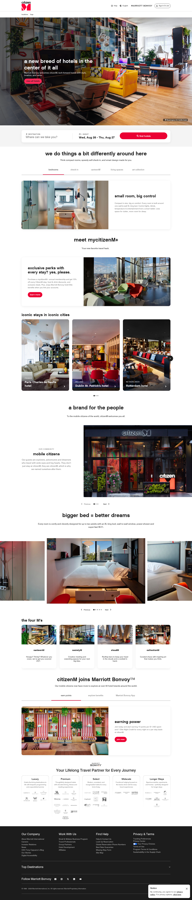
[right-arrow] (108, 610)
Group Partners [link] (65, 844)
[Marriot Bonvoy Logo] (96, 764)
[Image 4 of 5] (99, 609)
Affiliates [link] (62, 850)
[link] (144, 844)
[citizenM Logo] (141, 6)
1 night (85, 134)
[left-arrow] (85, 610)
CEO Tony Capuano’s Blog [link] (33, 850)
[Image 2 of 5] (95, 609)
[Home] (26, 6)
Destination (34, 134)
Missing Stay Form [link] (103, 850)
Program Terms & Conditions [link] (145, 849)
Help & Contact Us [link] (103, 839)
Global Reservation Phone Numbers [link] (111, 844)
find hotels (145, 136)
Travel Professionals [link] (67, 842)
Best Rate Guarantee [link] (104, 847)
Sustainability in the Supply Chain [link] (147, 852)
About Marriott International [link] (33, 839)
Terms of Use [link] (138, 847)
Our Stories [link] (26, 853)
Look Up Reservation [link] (104, 842)
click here (177, 894)
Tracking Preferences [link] (142, 839)
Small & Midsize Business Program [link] (73, 839)
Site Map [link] (99, 853)
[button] (123, 6)
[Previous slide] (85, 504)
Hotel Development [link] (67, 847)
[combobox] (47, 136)
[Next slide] (107, 504)
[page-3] (97, 395)
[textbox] (47, 137)
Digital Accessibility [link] (29, 855)
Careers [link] (25, 842)
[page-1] (94, 395)
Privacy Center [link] (139, 841)
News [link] (24, 847)
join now (121, 739)
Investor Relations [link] (29, 844)
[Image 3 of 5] (97, 609)
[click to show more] (170, 358)
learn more (35, 294)
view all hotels (33, 81)
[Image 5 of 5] (101, 609)
